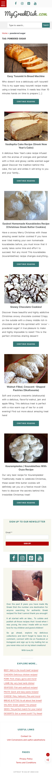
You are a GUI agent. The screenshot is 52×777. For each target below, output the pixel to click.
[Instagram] (22, 3)
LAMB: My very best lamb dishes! (19, 683)
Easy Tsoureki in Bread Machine (26, 76)
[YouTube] (35, 3)
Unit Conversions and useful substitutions (26, 740)
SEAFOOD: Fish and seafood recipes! (21, 687)
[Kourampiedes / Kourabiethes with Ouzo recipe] (26, 435)
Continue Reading (26, 102)
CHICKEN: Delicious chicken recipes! (20, 674)
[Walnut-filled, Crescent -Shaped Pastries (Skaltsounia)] (26, 355)
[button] (3, 3)
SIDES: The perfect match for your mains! (23, 709)
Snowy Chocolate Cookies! (26, 306)
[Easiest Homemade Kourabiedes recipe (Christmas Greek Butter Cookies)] (26, 192)
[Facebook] (16, 3)
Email (9, 532)
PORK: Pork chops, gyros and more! (20, 679)
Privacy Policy (26, 759)
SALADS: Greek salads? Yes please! (20, 705)
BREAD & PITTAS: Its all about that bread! (23, 700)
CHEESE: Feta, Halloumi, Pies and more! (22, 696)
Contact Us (26, 736)
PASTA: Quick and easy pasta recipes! (21, 692)
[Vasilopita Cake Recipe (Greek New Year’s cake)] (26, 113)
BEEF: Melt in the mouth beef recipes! (21, 670)
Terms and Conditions (26, 762)
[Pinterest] (29, 3)
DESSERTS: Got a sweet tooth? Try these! (23, 713)
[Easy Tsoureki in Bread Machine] (26, 45)
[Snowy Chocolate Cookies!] (26, 275)
